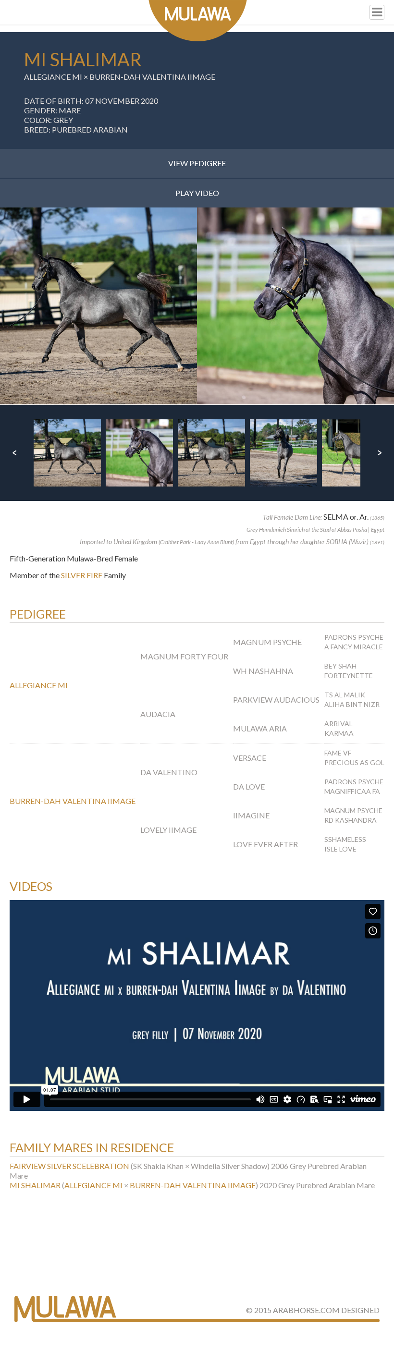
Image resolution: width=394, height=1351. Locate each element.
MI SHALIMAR (35, 1185)
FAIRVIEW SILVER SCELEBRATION (69, 1165)
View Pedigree (197, 163)
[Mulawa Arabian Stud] (197, 20)
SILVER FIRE (81, 575)
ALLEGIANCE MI (53, 76)
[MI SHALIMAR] (98, 305)
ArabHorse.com (306, 1309)
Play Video (197, 192)
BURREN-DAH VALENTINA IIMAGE (152, 76)
